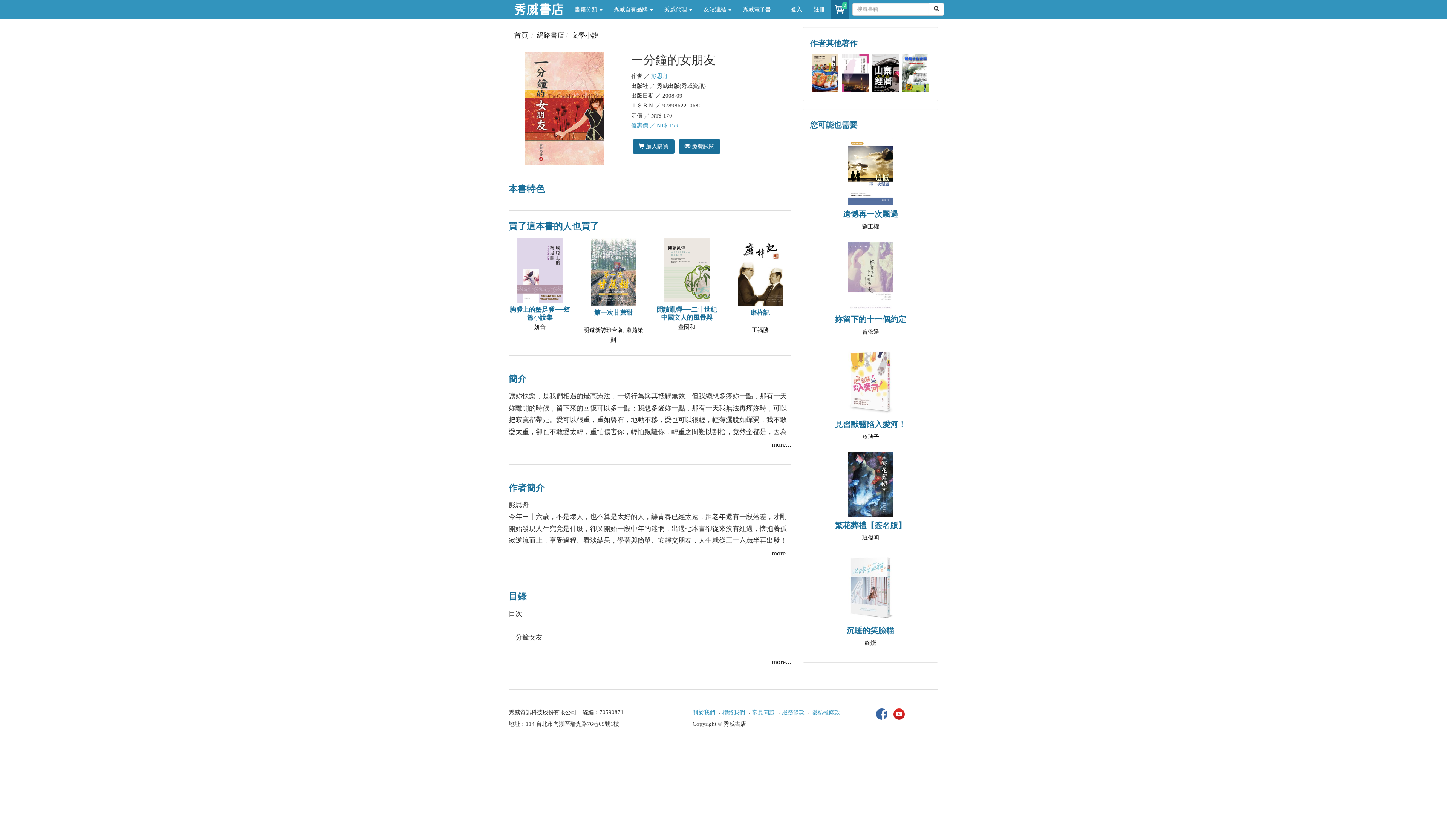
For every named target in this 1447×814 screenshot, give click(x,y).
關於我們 (704, 712)
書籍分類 (587, 9)
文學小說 (585, 35)
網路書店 (550, 35)
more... (781, 444)
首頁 (521, 35)
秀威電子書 (757, 9)
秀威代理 (676, 9)
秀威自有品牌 (631, 9)
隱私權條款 (826, 712)
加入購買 (656, 146)
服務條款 (793, 712)
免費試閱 (702, 146)
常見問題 (763, 712)
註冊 (819, 9)
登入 (796, 9)
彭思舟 (659, 76)
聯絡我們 (733, 712)
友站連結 (716, 9)
